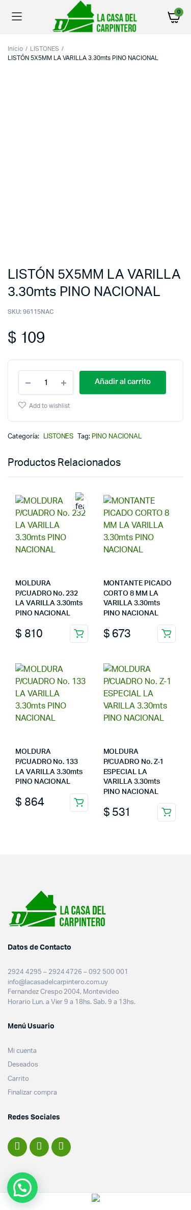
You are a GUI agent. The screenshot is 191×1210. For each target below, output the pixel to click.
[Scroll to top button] (175, 1169)
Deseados (23, 1064)
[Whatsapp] (61, 1147)
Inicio (15, 49)
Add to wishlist (49, 406)
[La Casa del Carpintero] (95, 16)
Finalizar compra (32, 1092)
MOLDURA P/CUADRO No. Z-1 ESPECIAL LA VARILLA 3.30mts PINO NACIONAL (133, 771)
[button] (22, 1187)
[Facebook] (17, 1147)
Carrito (18, 1079)
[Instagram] (39, 1147)
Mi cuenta (22, 1051)
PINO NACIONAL (117, 436)
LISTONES (44, 49)
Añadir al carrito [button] (79, 634)
